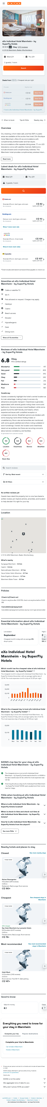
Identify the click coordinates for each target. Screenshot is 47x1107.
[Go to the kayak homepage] (14, 3)
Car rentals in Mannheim (14, 1047)
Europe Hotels (24, 1098)
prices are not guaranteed (10, 1072)
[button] (3, 3)
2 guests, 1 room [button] (10, 62)
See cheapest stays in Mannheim (38, 898)
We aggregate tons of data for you (16, 1083)
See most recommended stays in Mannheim (37, 945)
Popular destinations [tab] (30, 1034)
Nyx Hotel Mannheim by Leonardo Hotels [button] (16, 928)
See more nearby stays (38, 853)
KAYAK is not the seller (11, 1079)
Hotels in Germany (36, 1098)
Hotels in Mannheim (13, 1050)
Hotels (15, 1098)
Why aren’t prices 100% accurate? (16, 1087)
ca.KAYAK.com (6, 1098)
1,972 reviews (23, 47)
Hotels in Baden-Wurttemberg (16, 1100)
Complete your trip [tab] (12, 1034)
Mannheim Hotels (32, 1100)
